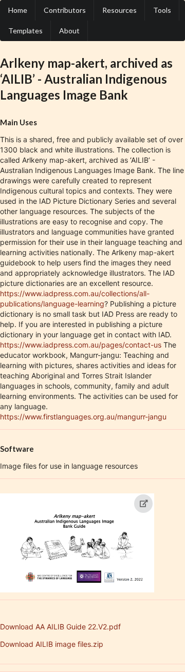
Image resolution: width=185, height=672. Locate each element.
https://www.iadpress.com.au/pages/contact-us (80, 344)
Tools (162, 10)
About (69, 30)
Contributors (65, 10)
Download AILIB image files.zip (51, 644)
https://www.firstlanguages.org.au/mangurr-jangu (83, 416)
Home (17, 10)
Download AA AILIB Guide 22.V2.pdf (60, 626)
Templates (25, 30)
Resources (119, 10)
